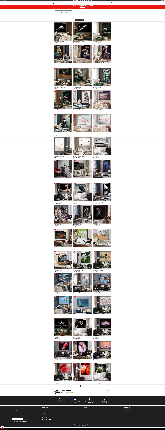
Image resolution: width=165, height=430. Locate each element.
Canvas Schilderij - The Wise (77, 224)
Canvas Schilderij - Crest (97, 382)
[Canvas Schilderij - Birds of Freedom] (82, 157)
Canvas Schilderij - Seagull (58, 292)
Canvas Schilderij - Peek (57, 224)
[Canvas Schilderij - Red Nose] (102, 225)
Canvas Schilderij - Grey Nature (59, 178)
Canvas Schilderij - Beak (97, 292)
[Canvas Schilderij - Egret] (63, 134)
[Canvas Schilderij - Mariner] (82, 293)
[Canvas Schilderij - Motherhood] (102, 271)
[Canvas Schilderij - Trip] (102, 157)
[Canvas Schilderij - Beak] (102, 293)
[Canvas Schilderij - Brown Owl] (82, 110)
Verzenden (26, 419)
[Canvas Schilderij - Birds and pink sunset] (102, 134)
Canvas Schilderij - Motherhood (98, 270)
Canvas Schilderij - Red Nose (97, 224)
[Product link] (63, 31)
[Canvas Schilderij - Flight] (63, 338)
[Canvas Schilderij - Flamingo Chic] (102, 64)
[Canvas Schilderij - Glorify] (63, 203)
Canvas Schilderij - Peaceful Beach (59, 156)
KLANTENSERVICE (162, 0)
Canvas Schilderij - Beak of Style (59, 63)
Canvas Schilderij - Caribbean (58, 109)
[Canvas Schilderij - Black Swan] (82, 179)
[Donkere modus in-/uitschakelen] (106, 2)
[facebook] (44, 419)
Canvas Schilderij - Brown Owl (78, 109)
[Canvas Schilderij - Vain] (102, 88)
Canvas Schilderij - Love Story (78, 270)
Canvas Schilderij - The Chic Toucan (79, 63)
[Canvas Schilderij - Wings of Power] (63, 88)
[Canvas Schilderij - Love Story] (82, 271)
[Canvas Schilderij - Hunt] (82, 338)
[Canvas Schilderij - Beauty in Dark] (63, 42)
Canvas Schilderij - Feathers (58, 382)
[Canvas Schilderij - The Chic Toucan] (82, 65)
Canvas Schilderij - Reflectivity (98, 202)
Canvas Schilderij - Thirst (57, 359)
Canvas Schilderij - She (77, 359)
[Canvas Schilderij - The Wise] (82, 225)
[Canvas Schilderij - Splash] (63, 249)
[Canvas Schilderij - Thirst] (63, 360)
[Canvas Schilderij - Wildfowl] (63, 316)
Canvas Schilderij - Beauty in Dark (59, 41)
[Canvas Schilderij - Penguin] (82, 316)
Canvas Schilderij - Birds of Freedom (79, 156)
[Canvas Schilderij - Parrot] (82, 88)
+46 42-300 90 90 (104, 401)
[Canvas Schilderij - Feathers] (63, 383)
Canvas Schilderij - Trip (96, 156)
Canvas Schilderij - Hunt (77, 337)
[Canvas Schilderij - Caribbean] (63, 110)
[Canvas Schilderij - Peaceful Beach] (63, 157)
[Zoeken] (108, 2)
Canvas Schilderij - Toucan (97, 41)
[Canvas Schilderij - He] (102, 338)
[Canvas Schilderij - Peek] (63, 225)
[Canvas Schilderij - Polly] (102, 179)
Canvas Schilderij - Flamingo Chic (98, 63)
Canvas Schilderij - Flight (57, 337)
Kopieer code (82, 7)
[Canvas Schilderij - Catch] (102, 249)
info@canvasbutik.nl (90, 402)
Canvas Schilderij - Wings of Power (59, 87)
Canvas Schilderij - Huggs (58, 270)
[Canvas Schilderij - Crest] (102, 383)
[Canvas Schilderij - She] (82, 360)
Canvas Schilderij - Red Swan (78, 382)
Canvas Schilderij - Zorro (77, 202)
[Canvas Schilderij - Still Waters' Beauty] (102, 110)
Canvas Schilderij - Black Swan (78, 178)
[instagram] (42, 419)
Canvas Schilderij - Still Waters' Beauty (99, 109)
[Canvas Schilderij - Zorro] (82, 203)
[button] (110, 3)
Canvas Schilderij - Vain (97, 87)
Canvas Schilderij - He (96, 337)
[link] (82, 392)
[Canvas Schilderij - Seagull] (63, 293)
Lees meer (82, 17)
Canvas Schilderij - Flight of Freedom (79, 41)
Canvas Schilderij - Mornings (97, 359)
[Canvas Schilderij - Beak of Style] (63, 64)
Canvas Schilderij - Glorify (58, 202)
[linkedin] (50, 419)
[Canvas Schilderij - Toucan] (102, 42)
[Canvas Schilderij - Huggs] (63, 271)
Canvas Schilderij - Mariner (77, 292)
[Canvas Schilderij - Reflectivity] (102, 203)
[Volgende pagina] (84, 386)
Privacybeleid (25, 421)
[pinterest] (48, 419)
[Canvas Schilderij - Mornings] (102, 360)
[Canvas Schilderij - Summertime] (82, 249)
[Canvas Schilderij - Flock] (102, 316)
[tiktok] (46, 419)
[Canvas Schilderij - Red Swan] (82, 383)
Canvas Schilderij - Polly (97, 178)
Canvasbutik (83, 425)
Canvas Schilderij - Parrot (77, 87)
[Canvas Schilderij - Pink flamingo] (82, 134)
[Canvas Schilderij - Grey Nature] (63, 179)
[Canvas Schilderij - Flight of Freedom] (82, 42)
